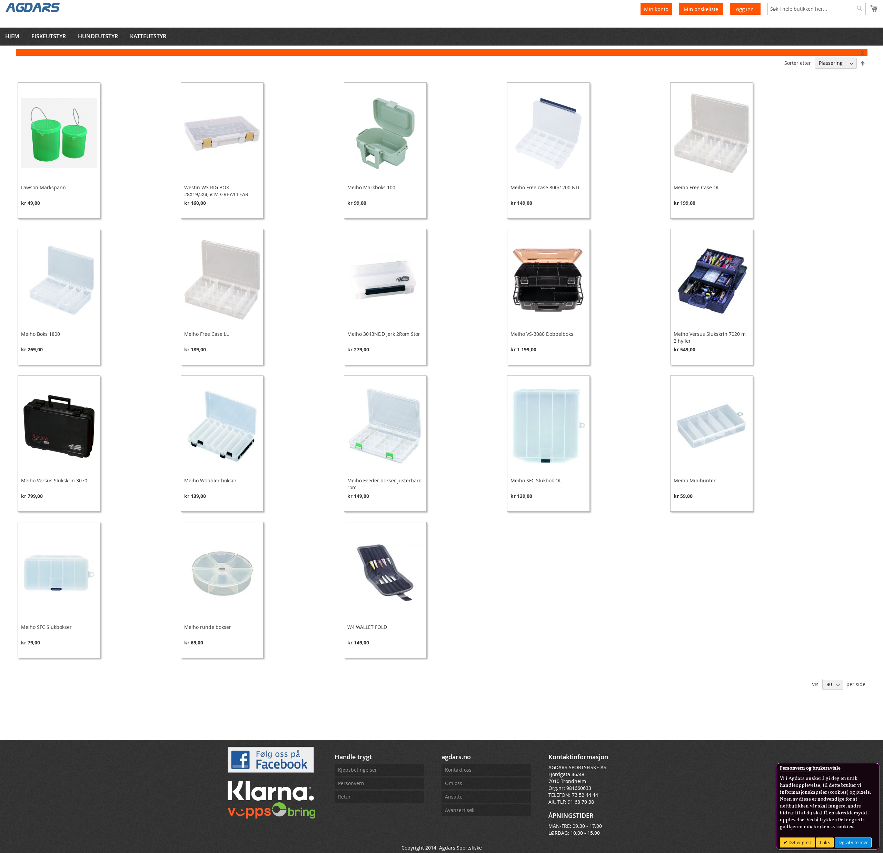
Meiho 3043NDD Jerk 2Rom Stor (383, 334)
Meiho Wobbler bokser (210, 480)
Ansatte (454, 796)
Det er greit (799, 842)
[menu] (441, 36)
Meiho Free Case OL (697, 187)
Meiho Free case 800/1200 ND (544, 187)
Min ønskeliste (702, 9)
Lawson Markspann (43, 187)
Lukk (825, 842)
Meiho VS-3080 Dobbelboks (541, 334)
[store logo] (32, 7)
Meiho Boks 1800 (40, 334)
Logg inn (743, 9)
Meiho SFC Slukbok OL (536, 480)
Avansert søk (459, 810)
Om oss (453, 783)
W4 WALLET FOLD (367, 627)
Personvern (351, 783)
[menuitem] (12, 36)
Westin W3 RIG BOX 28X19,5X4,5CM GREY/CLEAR (216, 191)
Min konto (656, 9)
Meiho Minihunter (695, 480)
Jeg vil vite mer (853, 842)
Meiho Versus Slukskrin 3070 (54, 480)
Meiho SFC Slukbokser (46, 627)
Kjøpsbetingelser (357, 769)
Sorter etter (797, 63)
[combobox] (816, 9)
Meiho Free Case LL (206, 334)
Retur (344, 796)
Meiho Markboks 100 (371, 187)
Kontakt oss (458, 769)
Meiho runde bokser (207, 627)
